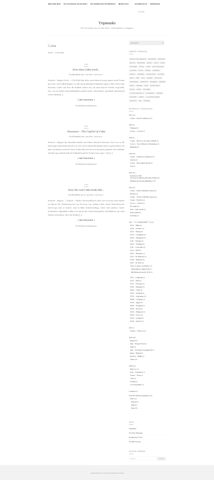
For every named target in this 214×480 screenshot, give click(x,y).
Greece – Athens (136, 203)
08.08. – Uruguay (136, 299)
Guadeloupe (151, 74)
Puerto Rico (154, 85)
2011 (130, 328)
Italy (143, 78)
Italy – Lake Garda (137, 209)
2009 (131, 366)
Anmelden (132, 429)
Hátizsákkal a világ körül (140, 269)
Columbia (133, 66)
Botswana (141, 63)
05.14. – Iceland (135, 318)
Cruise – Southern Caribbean (141, 157)
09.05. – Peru (135, 315)
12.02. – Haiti (134, 281)
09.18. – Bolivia (135, 321)
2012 (130, 188)
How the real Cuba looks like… (86, 190)
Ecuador (133, 70)
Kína (132, 408)
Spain (139, 89)
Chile (156, 63)
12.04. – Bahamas (136, 287)
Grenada (141, 74)
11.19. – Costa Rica (136, 247)
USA (140, 100)
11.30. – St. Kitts (136, 263)
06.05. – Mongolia (136, 238)
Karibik (149, 78)
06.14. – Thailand (136, 244)
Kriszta (99, 75)
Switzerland (134, 213)
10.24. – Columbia (136, 235)
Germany (156, 70)
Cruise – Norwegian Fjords (140, 163)
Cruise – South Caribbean (139, 118)
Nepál (133, 402)
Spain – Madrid (135, 353)
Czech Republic (158, 66)
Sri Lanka (146, 89)
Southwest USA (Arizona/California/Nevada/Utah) (143, 177)
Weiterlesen (86, 100)
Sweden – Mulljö (136, 356)
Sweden (159, 93)
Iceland (161, 74)
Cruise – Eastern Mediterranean (142, 191)
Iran (137, 78)
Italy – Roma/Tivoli (137, 344)
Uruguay (133, 100)
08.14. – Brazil (135, 309)
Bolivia (132, 63)
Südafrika (133, 147)
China (162, 63)
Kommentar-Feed (135, 437)
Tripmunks (107, 23)
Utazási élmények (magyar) (139, 396)
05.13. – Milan (135, 225)
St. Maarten (150, 93)
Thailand (133, 97)
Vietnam (147, 100)
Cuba (86, 64)
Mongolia (144, 82)
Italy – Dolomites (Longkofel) (141, 350)
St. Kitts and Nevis (136, 93)
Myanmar (153, 82)
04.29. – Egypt (135, 302)
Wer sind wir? (54, 4)
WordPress (120, 473)
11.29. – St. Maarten (137, 257)
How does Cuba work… (86, 69)
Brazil (149, 63)
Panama (139, 85)
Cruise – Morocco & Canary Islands (143, 141)
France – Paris (135, 375)
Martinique (134, 82)
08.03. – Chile (135, 290)
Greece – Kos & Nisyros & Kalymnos (143, 144)
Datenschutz (141, 4)
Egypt (141, 70)
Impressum (155, 4)
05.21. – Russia (135, 232)
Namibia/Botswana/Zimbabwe (141, 181)
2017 (130, 115)
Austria (132, 160)
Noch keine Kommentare (86, 105)
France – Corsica (136, 131)
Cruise (141, 66)
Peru (146, 85)
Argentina (152, 59)
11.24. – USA (134, 250)
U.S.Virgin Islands (152, 97)
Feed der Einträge (136, 433)
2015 (130, 138)
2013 (130, 173)
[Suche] (164, 12)
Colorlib (106, 473)
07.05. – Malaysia (136, 260)
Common (132, 391)
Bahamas (161, 59)
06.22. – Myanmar (136, 253)
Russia (132, 89)
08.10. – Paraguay (136, 306)
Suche (161, 458)
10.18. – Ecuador (136, 228)
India (132, 78)
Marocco (133, 369)
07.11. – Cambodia (136, 278)
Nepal (132, 85)
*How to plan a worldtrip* (140, 266)
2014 (130, 154)
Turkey (141, 97)
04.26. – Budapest (136, 312)
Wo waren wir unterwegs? (103, 4)
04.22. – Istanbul (136, 293)
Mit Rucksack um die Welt (76, 4)
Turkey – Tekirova (137, 331)
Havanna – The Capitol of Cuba (86, 131)
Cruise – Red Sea (136, 200)
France (148, 70)
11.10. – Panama (135, 241)
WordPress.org (134, 442)
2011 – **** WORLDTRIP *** (139, 222)
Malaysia (158, 78)
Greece (132, 74)
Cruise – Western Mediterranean (142, 197)
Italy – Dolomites (136, 372)
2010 (130, 338)
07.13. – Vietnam (136, 284)
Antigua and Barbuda (138, 59)
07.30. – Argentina (136, 296)
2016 (130, 125)
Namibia (162, 82)
